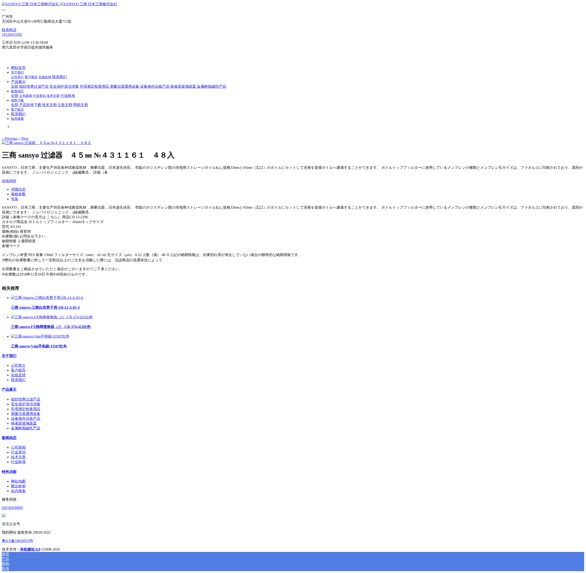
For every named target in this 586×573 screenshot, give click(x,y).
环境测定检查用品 (25, 409)
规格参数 (18, 194)
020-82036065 (12, 508)
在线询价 (9, 181)
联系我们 (18, 380)
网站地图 (18, 481)
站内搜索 (18, 491)
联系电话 (9, 30)
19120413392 (12, 34)
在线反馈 (18, 375)
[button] (10, 138)
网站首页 (18, 68)
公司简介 (18, 365)
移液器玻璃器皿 (24, 423)
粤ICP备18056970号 (17, 541)
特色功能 (9, 472)
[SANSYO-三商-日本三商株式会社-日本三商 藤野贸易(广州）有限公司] (293, 4)
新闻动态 (9, 438)
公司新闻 (18, 447)
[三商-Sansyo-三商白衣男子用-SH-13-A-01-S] (47, 298)
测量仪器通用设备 (25, 414)
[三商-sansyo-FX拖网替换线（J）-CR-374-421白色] (52, 317)
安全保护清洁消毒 (25, 404)
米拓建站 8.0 (30, 549)
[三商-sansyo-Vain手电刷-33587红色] (40, 336)
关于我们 (9, 356)
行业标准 (18, 462)
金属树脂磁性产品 (25, 428)
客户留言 (18, 370)
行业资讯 (18, 452)
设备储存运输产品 (25, 418)
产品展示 (9, 389)
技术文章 (18, 457)
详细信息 (18, 189)
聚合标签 (18, 486)
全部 (14, 86)
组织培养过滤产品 (25, 399)
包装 (14, 199)
